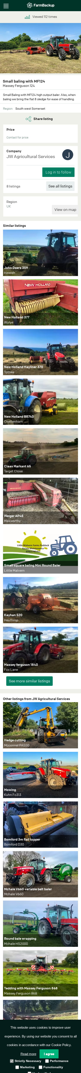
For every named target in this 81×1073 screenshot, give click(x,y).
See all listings (60, 186)
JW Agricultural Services (30, 156)
